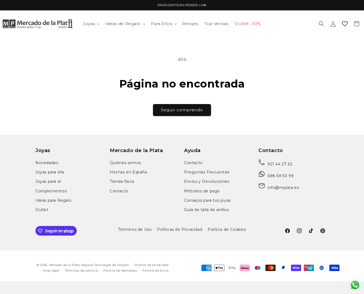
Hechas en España (128, 172)
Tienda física (122, 181)
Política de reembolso (120, 270)
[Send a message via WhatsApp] (355, 285)
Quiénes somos (125, 162)
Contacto (119, 191)
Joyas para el (48, 181)
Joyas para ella (49, 172)
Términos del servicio (81, 270)
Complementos (51, 191)
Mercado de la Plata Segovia (71, 265)
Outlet (41, 209)
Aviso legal (51, 270)
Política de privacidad (152, 265)
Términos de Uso (135, 229)
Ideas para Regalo (53, 200)
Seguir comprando (182, 109)
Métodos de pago (202, 191)
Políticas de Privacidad (179, 229)
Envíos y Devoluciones (206, 181)
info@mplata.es (283, 187)
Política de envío (155, 270)
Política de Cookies (227, 229)
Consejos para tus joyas (207, 200)
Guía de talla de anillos (206, 209)
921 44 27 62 (280, 164)
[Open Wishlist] (345, 24)
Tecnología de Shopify (111, 265)
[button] (91, 24)
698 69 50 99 (281, 175)
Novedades (46, 162)
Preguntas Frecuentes (206, 172)
